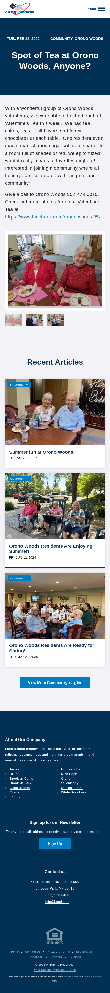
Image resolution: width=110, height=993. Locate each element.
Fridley (15, 797)
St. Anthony (70, 783)
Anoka (14, 769)
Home (15, 951)
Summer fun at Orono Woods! (42, 452)
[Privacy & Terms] (55, 943)
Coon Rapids (20, 788)
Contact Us (33, 951)
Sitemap (75, 957)
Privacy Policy (71, 977)
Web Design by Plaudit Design (55, 969)
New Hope (69, 774)
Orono (66, 778)
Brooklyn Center (22, 778)
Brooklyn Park (20, 783)
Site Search (84, 951)
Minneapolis (70, 769)
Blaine (15, 774)
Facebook (36, 957)
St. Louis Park (72, 788)
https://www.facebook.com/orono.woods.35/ (53, 217)
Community (19, 385)
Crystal (15, 792)
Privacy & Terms (58, 951)
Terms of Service (92, 977)
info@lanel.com (57, 902)
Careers (56, 957)
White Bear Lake (74, 792)
